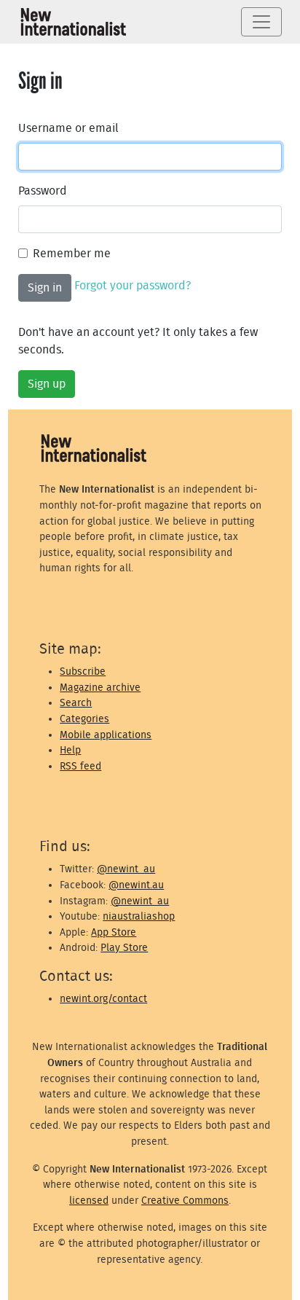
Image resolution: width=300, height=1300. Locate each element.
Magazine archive (100, 687)
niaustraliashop (139, 916)
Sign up (47, 384)
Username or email (68, 128)
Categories (84, 718)
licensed (88, 1200)
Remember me (72, 253)
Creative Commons (185, 1200)
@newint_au (126, 869)
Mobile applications (105, 734)
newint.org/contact (103, 998)
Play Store (124, 947)
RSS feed (80, 766)
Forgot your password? (132, 285)
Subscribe (83, 671)
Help (70, 750)
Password (42, 191)
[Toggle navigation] (261, 21)
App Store (113, 932)
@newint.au (136, 885)
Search (76, 702)
